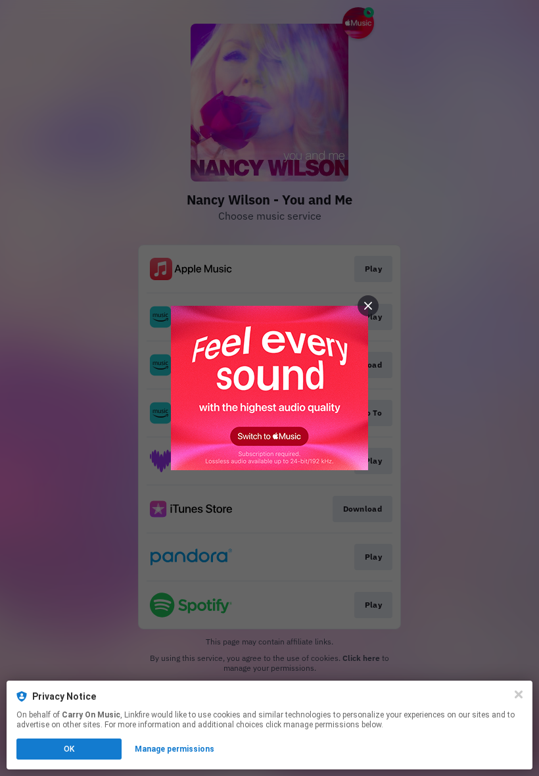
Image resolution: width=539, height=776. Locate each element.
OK (69, 749)
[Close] (518, 694)
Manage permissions (174, 749)
